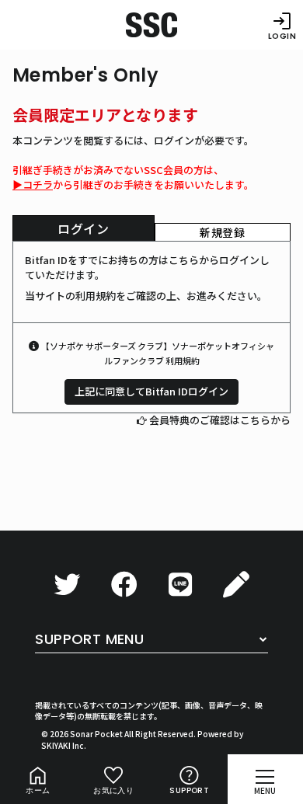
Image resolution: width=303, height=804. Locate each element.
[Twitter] (66, 584)
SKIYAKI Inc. (63, 745)
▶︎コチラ (32, 184)
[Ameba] (236, 584)
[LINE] (180, 584)
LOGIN (282, 35)
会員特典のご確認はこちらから (220, 419)
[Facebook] (124, 584)
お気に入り (113, 790)
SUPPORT (189, 790)
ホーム (38, 790)
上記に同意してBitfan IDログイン (151, 391)
